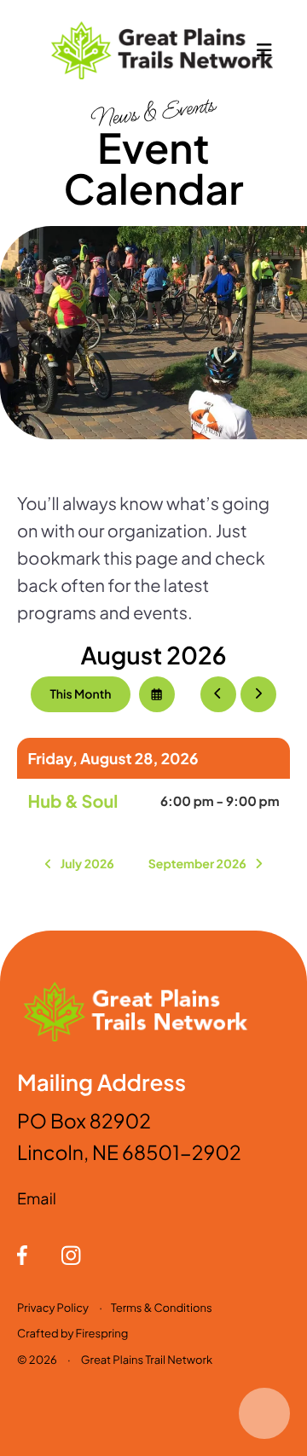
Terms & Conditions (161, 1307)
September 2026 (197, 864)
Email (36, 1198)
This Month (80, 694)
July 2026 (87, 864)
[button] (264, 50)
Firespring (102, 1333)
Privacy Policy (53, 1307)
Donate (264, 1413)
